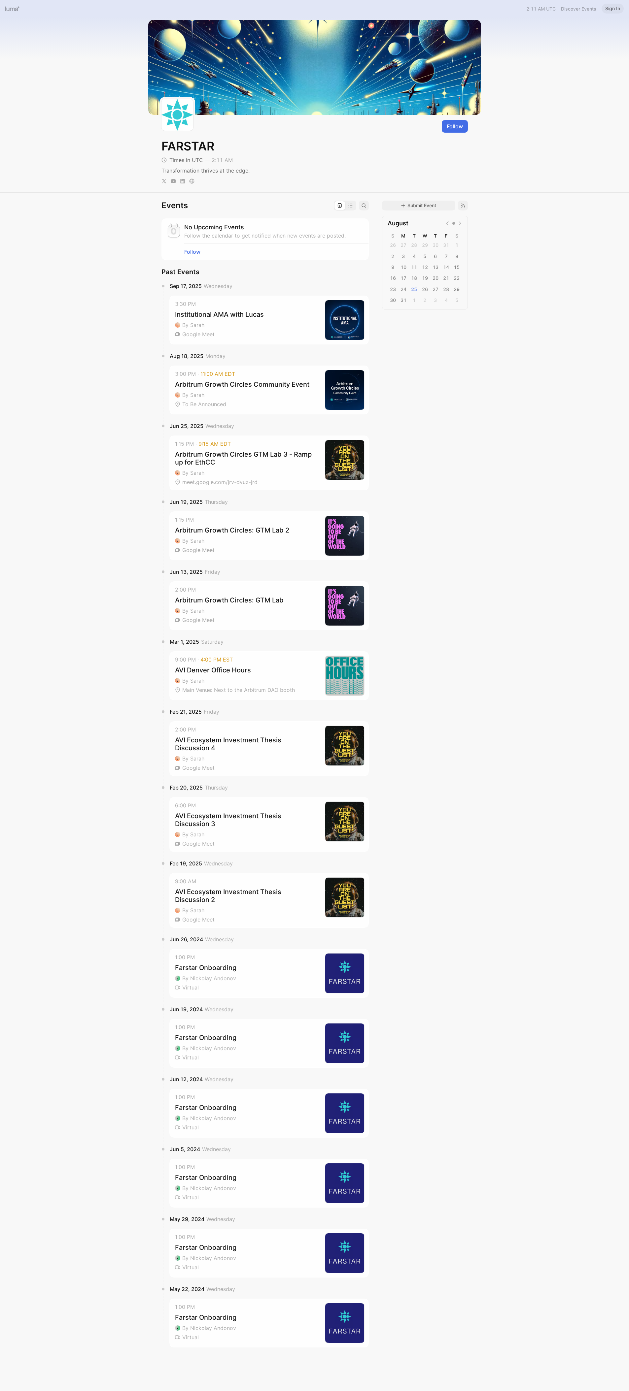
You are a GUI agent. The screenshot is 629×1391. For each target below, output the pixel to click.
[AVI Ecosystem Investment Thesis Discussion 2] (269, 900)
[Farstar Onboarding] (269, 973)
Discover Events (578, 9)
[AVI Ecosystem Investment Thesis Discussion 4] (269, 749)
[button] (269, 320)
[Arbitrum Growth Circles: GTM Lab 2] (269, 536)
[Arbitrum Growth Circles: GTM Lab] (269, 606)
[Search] (364, 205)
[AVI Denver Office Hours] (269, 676)
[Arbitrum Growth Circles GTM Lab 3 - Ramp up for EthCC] (269, 463)
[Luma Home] (12, 8)
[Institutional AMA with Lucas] (269, 320)
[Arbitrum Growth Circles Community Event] (269, 390)
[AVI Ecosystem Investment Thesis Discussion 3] (269, 824)
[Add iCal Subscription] (463, 205)
